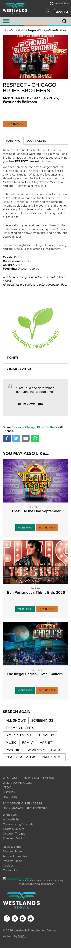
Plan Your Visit (12, 838)
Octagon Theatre (14, 833)
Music (21, 30)
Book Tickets (36, 140)
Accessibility (59, 3)
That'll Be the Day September (36, 511)
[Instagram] (23, 918)
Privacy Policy (12, 861)
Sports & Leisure (13, 829)
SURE (22, 935)
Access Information (15, 856)
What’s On (10, 815)
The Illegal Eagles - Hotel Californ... (36, 674)
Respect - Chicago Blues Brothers (34, 427)
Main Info (13, 140)
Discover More (12, 851)
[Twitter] (15, 918)
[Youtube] (30, 918)
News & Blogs (12, 847)
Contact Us (10, 870)
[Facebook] (7, 918)
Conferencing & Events (18, 824)
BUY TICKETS (15, 123)
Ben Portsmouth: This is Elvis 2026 (36, 592)
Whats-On (8, 30)
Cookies (8, 865)
